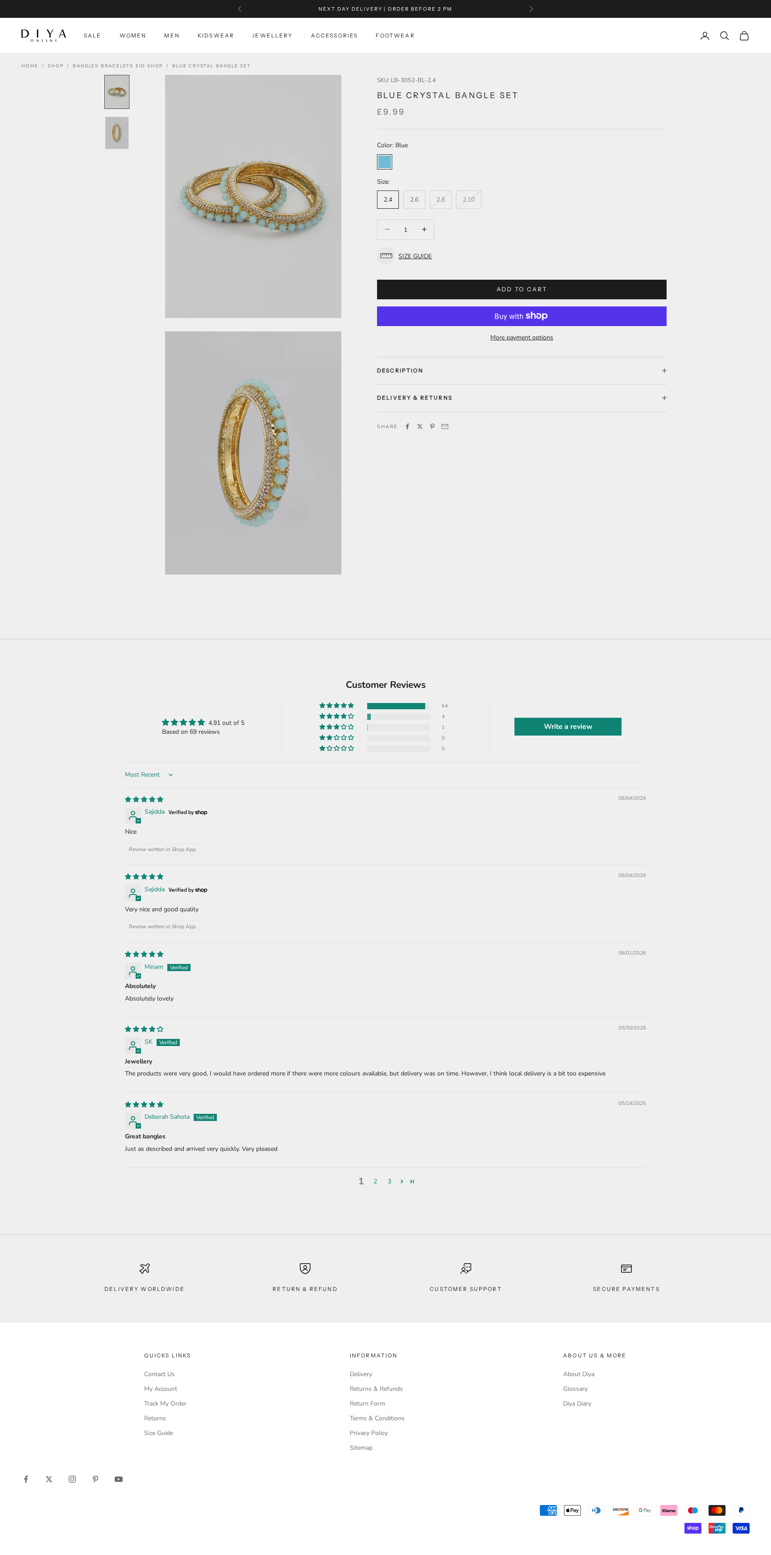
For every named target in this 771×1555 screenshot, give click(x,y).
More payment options (521, 337)
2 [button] (375, 1181)
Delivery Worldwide (144, 1289)
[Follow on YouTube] (118, 1479)
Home (29, 66)
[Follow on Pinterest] (95, 1479)
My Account (160, 1389)
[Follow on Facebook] (25, 1479)
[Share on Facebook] (407, 426)
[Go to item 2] (116, 133)
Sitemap (361, 1447)
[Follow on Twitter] (49, 1479)
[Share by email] (444, 426)
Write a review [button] (568, 727)
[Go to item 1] (116, 92)
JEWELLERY (272, 35)
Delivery (361, 1374)
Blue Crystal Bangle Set (211, 66)
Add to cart (522, 288)
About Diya (578, 1374)
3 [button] (389, 1181)
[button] (522, 256)
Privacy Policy (369, 1433)
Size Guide (158, 1433)
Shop (55, 66)
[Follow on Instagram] (72, 1479)
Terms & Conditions (377, 1418)
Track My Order (165, 1403)
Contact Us (159, 1374)
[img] (144, 799)
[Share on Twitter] (419, 426)
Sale (93, 35)
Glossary (575, 1389)
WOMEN (133, 35)
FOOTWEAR (395, 35)
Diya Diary (577, 1403)
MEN (171, 35)
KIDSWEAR (216, 35)
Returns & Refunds (376, 1389)
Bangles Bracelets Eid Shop (118, 66)
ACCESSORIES (334, 35)
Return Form (367, 1403)
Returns (155, 1418)
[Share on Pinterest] (432, 426)
